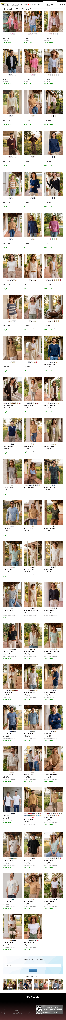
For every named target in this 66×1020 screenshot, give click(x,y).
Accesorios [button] (37, 4)
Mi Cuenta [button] (62, 4)
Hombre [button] (25, 4)
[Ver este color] (10, 34)
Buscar (60, 4)
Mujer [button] (22, 4)
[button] (33, 5)
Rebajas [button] (29, 4)
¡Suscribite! (33, 970)
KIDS (19, 4)
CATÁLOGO (43, 4)
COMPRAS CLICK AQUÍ (50, 1)
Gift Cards (16, 5)
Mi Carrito (64, 4)
